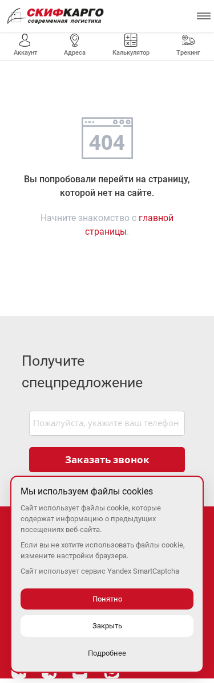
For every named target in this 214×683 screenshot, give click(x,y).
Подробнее (107, 653)
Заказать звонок (107, 459)
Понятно (107, 599)
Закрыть (107, 625)
